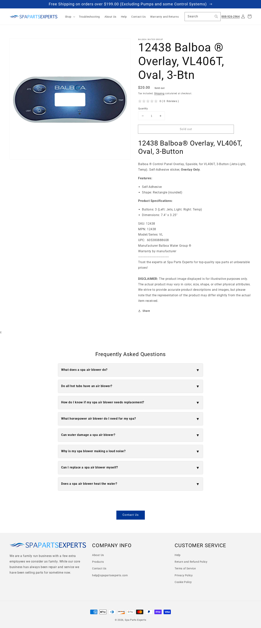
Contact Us (130, 515)
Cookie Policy (183, 582)
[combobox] (202, 16)
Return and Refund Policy (191, 561)
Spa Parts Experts (135, 619)
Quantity (143, 108)
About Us (98, 555)
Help (177, 555)
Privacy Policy (184, 575)
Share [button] (146, 310)
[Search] (216, 16)
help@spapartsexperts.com (110, 575)
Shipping (159, 93)
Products (98, 561)
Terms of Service (185, 568)
